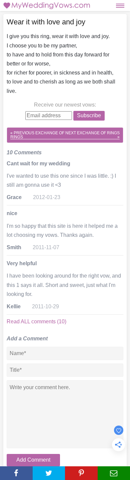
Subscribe (89, 115)
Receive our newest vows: (65, 105)
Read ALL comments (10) (36, 321)
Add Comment (33, 460)
